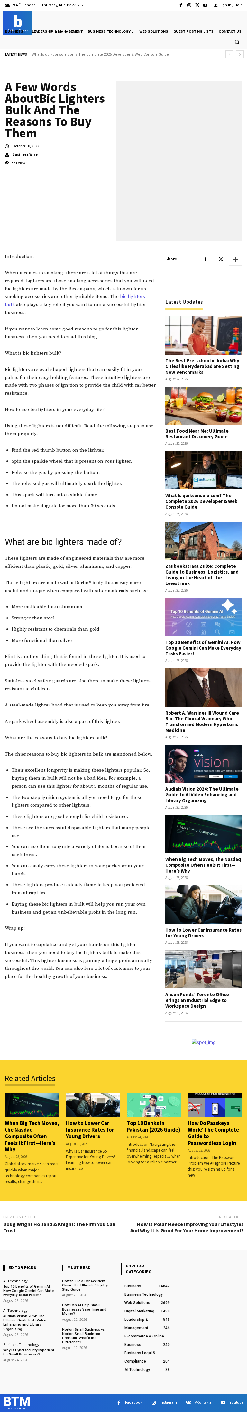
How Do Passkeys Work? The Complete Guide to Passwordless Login (213, 1132)
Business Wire (25, 154)
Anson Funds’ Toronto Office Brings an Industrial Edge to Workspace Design (197, 1000)
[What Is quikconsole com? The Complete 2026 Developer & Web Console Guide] (203, 470)
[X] (197, 5)
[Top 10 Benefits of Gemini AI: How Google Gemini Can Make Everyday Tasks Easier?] (203, 617)
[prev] (229, 54)
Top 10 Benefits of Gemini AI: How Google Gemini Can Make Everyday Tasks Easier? (203, 648)
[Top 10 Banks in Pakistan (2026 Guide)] (154, 1105)
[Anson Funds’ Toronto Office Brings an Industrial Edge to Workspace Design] (203, 969)
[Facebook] (181, 5)
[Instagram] (189, 5)
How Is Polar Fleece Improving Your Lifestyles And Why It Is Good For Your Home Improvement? (187, 1227)
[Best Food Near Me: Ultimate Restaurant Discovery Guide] (203, 406)
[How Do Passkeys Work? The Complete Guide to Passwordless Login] (215, 1105)
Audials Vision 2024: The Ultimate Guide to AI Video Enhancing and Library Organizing (202, 794)
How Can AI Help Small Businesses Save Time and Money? (84, 1309)
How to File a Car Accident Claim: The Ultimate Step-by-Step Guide (85, 1285)
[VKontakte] (188, 1402)
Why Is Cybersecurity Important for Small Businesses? (28, 1352)
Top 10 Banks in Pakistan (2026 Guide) (153, 1126)
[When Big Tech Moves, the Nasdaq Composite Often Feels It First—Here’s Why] (203, 834)
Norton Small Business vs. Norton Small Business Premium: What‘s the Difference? (83, 1336)
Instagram (168, 1402)
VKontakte (203, 1402)
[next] (240, 54)
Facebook (133, 1402)
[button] (237, 42)
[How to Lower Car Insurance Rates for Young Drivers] (203, 904)
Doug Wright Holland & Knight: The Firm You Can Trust (59, 1227)
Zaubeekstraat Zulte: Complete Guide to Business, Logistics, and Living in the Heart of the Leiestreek (118, 54)
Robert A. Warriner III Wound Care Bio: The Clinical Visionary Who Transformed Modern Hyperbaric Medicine (202, 721)
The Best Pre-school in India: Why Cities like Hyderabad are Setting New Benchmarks (202, 366)
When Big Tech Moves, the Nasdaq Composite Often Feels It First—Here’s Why (203, 865)
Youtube (236, 1402)
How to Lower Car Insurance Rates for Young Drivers (203, 933)
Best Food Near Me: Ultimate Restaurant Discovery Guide (197, 434)
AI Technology (15, 1281)
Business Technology (21, 1344)
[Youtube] (205, 5)
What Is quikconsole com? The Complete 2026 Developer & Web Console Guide (201, 501)
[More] (235, 259)
